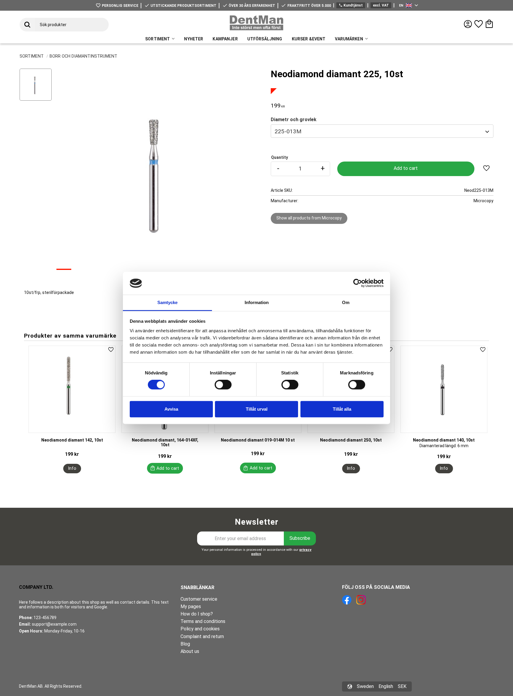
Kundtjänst (351, 5)
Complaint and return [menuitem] (202, 636)
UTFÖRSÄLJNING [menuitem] (264, 39)
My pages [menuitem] (190, 606)
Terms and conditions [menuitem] (202, 621)
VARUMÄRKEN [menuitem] (349, 39)
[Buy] (405, 169)
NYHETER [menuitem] (193, 39)
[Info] (72, 469)
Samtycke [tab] (167, 302)
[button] (479, 24)
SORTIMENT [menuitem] (157, 39)
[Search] (27, 24)
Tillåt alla (342, 409)
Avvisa (171, 409)
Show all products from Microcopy (309, 218)
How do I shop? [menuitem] (196, 614)
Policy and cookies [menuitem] (200, 629)
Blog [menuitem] (185, 644)
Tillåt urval (256, 409)
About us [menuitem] (189, 651)
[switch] (223, 385)
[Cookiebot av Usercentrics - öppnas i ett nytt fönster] (358, 283)
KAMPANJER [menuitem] (225, 39)
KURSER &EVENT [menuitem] (309, 39)
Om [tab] (345, 302)
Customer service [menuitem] (198, 599)
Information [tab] (257, 302)
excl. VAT (381, 5)
